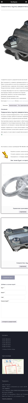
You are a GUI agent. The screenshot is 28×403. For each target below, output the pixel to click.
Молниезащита (11, 100)
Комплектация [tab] (13, 105)
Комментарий (5, 301)
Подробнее (23, 211)
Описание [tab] (5, 105)
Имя (2, 287)
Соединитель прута (8, 277)
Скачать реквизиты (7, 398)
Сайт (2, 297)
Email (3, 292)
